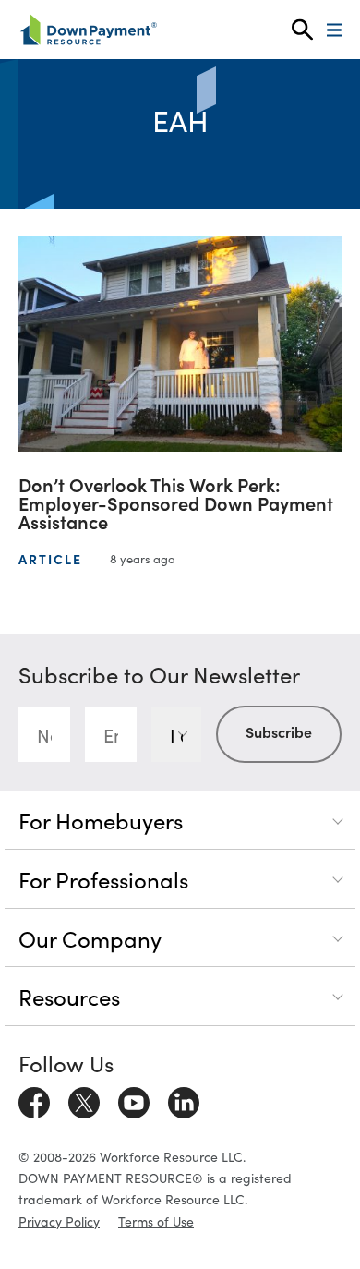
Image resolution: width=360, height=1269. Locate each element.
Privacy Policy (59, 1221)
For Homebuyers (100, 819)
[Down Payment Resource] (88, 29)
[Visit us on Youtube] (134, 1100)
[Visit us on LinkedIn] (183, 1100)
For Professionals (103, 879)
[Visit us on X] (84, 1100)
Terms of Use (156, 1221)
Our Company (90, 938)
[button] (302, 30)
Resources (69, 996)
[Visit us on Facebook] (34, 1100)
